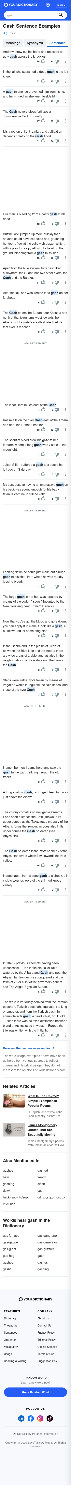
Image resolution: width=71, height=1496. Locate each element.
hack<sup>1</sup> (16, 1197)
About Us (43, 1318)
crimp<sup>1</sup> (51, 1197)
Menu (61, 5)
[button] (48, 5)
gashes (8, 1170)
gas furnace (11, 1235)
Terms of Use (45, 1354)
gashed (42, 1170)
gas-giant (9, 1249)
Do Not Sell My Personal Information (35, 1434)
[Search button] (61, 15)
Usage (8, 1354)
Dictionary (10, 1318)
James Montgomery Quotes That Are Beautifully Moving (42, 1130)
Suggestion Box (47, 1361)
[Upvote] (43, 61)
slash (41, 1183)
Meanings (13, 42)
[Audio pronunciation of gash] (5, 33)
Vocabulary (11, 1347)
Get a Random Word (35, 1392)
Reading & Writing (15, 1361)
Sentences (57, 42)
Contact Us (44, 1325)
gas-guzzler (45, 1249)
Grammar (10, 1340)
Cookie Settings (47, 1347)
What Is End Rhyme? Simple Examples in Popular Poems (43, 1101)
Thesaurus (10, 1325)
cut (39, 1190)
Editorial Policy (46, 1340)
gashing (8, 1183)
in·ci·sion (9, 1204)
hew (6, 1177)
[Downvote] (56, 61)
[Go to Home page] (21, 4)
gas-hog (8, 1255)
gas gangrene (47, 1235)
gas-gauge (10, 1242)
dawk (6, 1190)
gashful (8, 1269)
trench (41, 1177)
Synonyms (35, 42)
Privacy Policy (46, 1332)
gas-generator (47, 1242)
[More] (65, 61)
